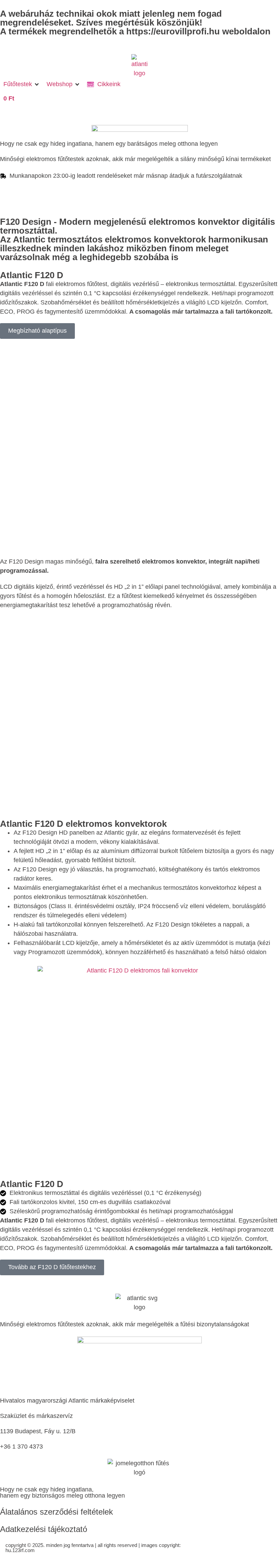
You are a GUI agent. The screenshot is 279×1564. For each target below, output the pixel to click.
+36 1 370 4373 (21, 1446)
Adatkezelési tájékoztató (43, 1529)
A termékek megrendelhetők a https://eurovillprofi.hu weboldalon (135, 31)
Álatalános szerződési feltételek (56, 1511)
